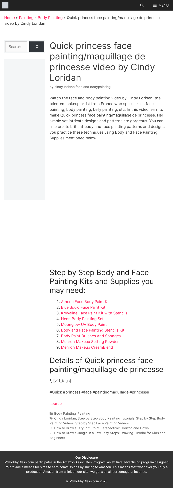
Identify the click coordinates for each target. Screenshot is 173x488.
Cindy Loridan (65, 418)
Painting (26, 17)
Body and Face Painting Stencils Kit (92, 330)
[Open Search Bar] (142, 5)
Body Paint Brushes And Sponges (91, 336)
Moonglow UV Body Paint (84, 324)
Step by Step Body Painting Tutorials (106, 418)
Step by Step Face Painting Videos (102, 423)
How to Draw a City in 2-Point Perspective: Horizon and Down (101, 428)
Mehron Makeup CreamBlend (87, 347)
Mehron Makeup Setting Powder (90, 341)
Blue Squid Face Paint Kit (83, 307)
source (56, 403)
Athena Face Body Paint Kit (85, 301)
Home (9, 17)
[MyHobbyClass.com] (5, 5)
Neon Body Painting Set (82, 319)
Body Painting (50, 17)
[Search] (36, 46)
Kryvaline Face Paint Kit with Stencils (94, 313)
